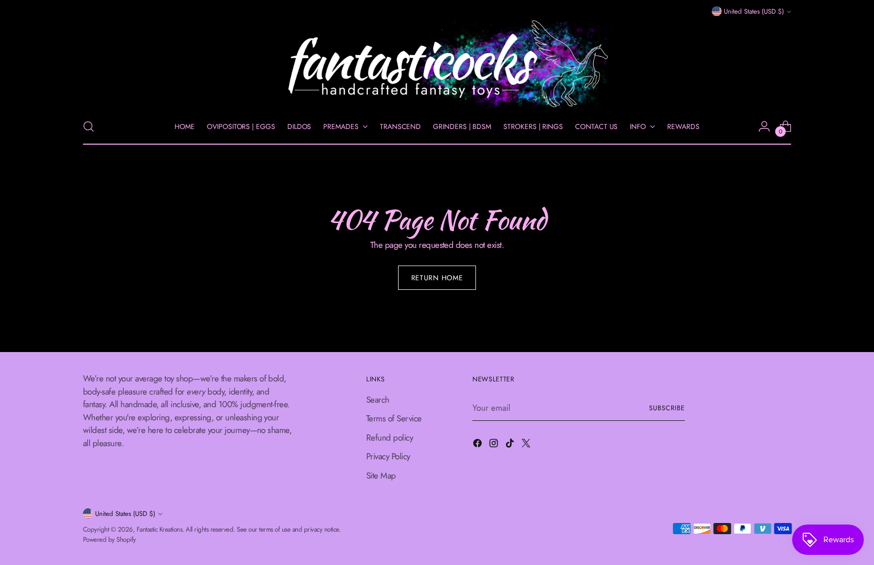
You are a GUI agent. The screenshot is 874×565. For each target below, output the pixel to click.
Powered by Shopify (109, 539)
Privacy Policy (388, 456)
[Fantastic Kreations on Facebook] (478, 445)
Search (377, 400)
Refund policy (389, 437)
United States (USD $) (754, 11)
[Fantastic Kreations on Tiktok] (511, 445)
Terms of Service (394, 418)
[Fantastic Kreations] (436, 63)
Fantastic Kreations (159, 529)
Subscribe (667, 408)
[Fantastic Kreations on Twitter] (527, 445)
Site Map (381, 475)
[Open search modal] (88, 126)
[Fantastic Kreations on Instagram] (495, 445)
